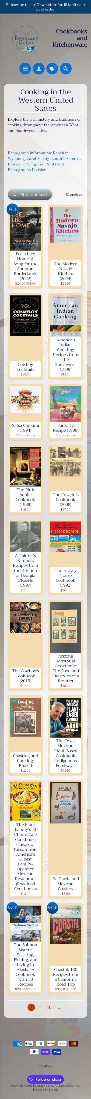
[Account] (39, 68)
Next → (54, 1007)
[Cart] (52, 68)
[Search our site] (66, 68)
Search (45, 1065)
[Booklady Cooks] (25, 38)
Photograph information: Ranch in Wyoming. (44, 161)
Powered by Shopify (45, 1089)
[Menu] (25, 68)
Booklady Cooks (43, 1085)
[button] (30, 194)
